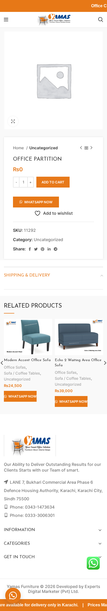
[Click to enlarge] (13, 121)
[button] (36, 200)
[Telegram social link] (55, 249)
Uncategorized (43, 147)
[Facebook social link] (29, 249)
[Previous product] (81, 148)
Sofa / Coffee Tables (22, 373)
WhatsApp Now (38, 202)
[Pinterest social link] (42, 249)
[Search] (101, 19)
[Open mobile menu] (6, 19)
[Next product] (91, 148)
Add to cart (53, 182)
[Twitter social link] (35, 249)
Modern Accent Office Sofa (27, 360)
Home (19, 147)
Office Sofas (15, 367)
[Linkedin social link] (49, 249)
